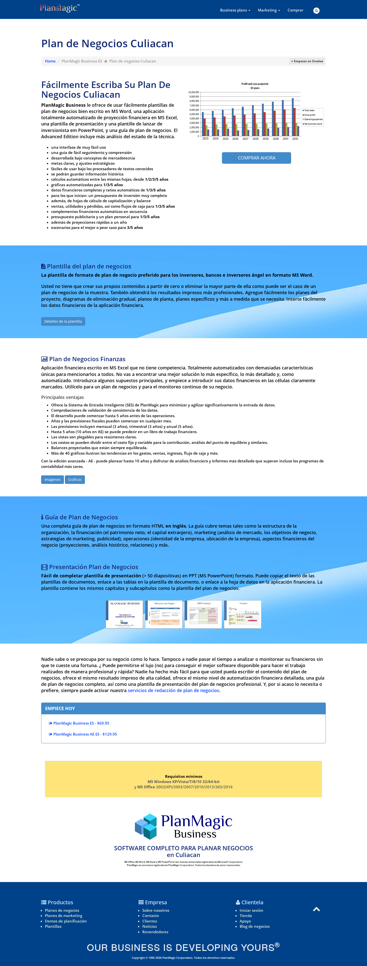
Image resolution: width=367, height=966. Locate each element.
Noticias (149, 926)
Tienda (246, 915)
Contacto (150, 915)
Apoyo (245, 921)
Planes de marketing (63, 915)
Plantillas (53, 926)
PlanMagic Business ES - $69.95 (80, 723)
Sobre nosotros (155, 910)
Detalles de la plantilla (63, 321)
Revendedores (155, 931)
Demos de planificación (66, 921)
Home (50, 60)
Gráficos (75, 479)
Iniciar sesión (251, 910)
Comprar (295, 9)
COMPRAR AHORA (256, 158)
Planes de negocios (62, 910)
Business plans (234, 9)
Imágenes (52, 479)
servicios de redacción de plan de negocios (173, 690)
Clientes (149, 921)
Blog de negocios (255, 926)
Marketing (268, 9)
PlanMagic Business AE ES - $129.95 (84, 734)
